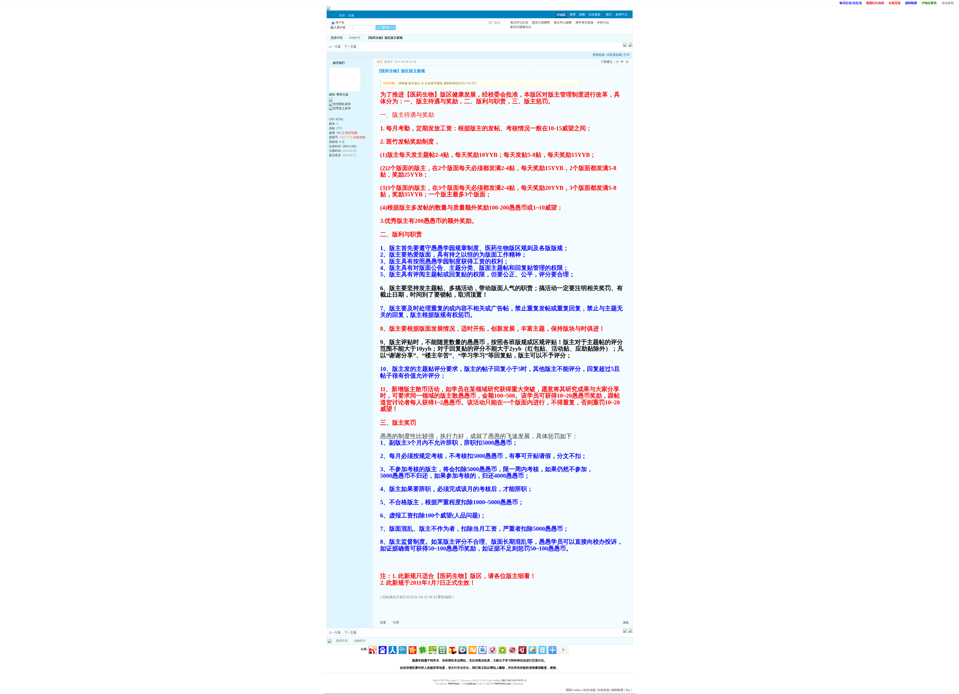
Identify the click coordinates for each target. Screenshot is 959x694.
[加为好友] (331, 62)
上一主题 (335, 46)
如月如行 (339, 63)
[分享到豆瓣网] (442, 649)
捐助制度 (617, 690)
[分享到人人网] (392, 649)
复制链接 (599, 55)
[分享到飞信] (532, 649)
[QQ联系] (348, 114)
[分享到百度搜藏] (382, 649)
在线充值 (603, 690)
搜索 (582, 14)
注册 (351, 15)
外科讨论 (603, 22)
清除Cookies (573, 690)
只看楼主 (607, 62)
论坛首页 (948, 3)
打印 (627, 55)
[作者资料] (331, 114)
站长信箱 (589, 690)
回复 (383, 622)
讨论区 (561, 15)
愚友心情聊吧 (541, 22)
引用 (396, 622)
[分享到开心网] (412, 649)
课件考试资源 (584, 22)
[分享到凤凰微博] (512, 649)
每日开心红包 (519, 22)
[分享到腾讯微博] (402, 649)
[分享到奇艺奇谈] (502, 649)
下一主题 (350, 46)
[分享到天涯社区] (542, 649)
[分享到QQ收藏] (462, 649)
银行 (609, 14)
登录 (342, 15)
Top (627, 690)
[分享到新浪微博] (372, 649)
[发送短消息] (337, 114)
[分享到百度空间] (432, 649)
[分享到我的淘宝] (472, 649)
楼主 (380, 62)
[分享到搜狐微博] (452, 649)
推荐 (573, 14)
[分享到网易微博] (492, 649)
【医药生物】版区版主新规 (385, 38)
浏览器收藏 (614, 55)
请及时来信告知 (458, 667)
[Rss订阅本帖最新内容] (405, 38)
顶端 (626, 622)
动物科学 (355, 38)
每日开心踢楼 (563, 22)
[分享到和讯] (522, 649)
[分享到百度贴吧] (482, 649)
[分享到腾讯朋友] (422, 649)
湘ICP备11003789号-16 (514, 680)
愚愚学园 (342, 640)
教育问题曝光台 (520, 27)
